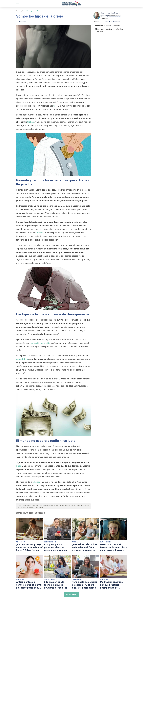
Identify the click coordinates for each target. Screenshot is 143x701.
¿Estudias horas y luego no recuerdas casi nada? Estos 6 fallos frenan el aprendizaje (29, 547)
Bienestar (20, 579)
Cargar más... (71, 594)
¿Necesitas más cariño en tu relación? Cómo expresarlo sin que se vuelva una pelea (84, 547)
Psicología (20, 11)
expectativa (22, 359)
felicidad (36, 482)
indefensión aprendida (39, 343)
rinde (18, 466)
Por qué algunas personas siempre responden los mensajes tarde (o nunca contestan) (57, 547)
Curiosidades (105, 542)
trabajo (30, 122)
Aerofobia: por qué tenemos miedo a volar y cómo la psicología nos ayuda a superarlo (113, 547)
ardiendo (39, 233)
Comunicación (50, 542)
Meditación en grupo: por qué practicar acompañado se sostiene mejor (112, 585)
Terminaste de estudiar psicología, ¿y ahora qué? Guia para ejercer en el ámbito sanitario (84, 585)
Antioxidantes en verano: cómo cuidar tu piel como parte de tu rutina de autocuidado (29, 585)
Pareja (75, 542)
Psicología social (32, 11)
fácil (55, 106)
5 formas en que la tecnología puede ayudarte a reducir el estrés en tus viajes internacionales (55, 585)
